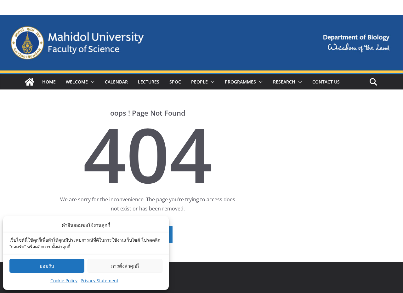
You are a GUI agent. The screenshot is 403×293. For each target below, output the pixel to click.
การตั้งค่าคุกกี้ (125, 266)
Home (49, 82)
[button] (91, 82)
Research (284, 82)
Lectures (148, 82)
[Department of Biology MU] (29, 81)
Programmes (240, 82)
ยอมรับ (47, 266)
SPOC (175, 82)
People (199, 82)
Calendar (116, 82)
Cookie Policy (63, 281)
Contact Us (326, 82)
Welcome (77, 82)
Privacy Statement (99, 281)
